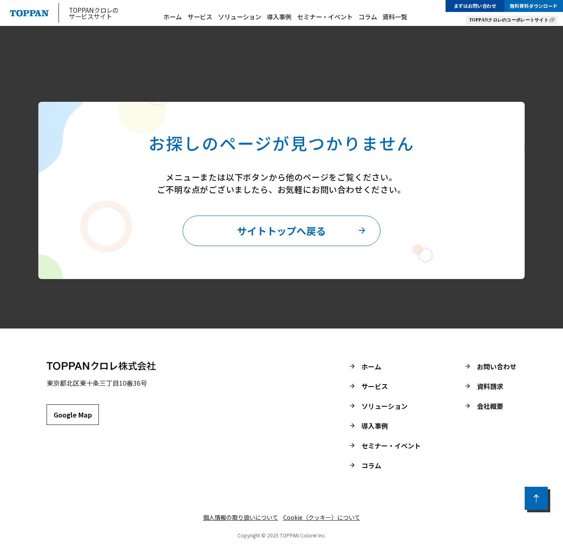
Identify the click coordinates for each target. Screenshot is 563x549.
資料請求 (490, 386)
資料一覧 (394, 17)
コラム (368, 17)
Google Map (73, 415)
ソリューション (239, 17)
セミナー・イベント (325, 17)
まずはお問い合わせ (475, 5)
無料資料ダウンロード (534, 5)
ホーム (172, 17)
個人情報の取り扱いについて (240, 517)
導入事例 (279, 17)
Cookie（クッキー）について (321, 517)
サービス (200, 17)
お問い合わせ (496, 366)
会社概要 (490, 406)
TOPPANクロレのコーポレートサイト (509, 19)
